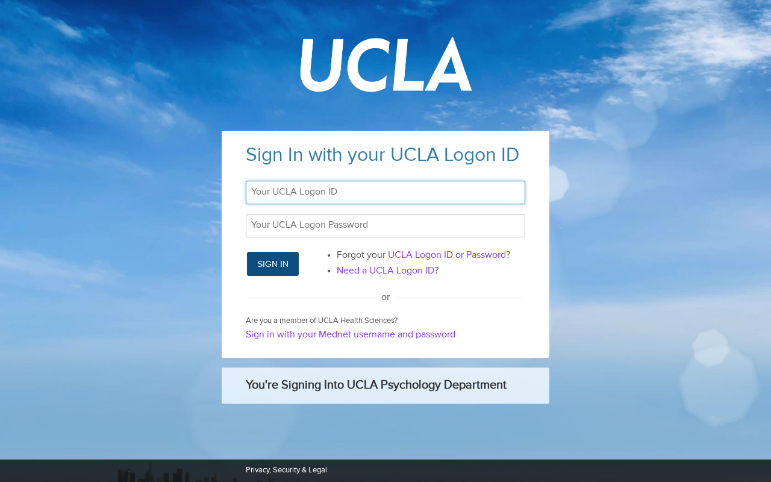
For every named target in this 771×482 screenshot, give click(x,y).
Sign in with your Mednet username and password (350, 335)
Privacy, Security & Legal (286, 470)
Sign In (273, 264)
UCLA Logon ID (420, 255)
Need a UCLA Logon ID (385, 271)
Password (486, 255)
